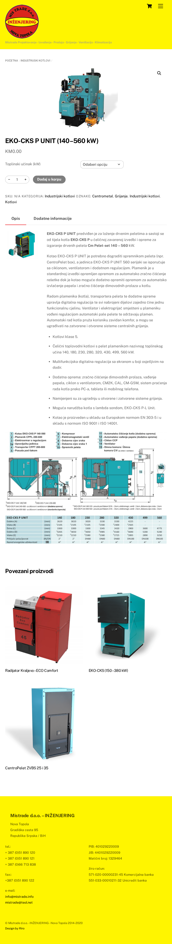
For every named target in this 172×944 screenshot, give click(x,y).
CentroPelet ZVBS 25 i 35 (26, 768)
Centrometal (102, 196)
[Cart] (149, 6)
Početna (11, 60)
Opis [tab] (15, 218)
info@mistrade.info (19, 896)
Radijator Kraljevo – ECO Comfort (31, 670)
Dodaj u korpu (49, 179)
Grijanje (121, 196)
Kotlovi (11, 202)
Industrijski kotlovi (35, 60)
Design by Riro (14, 928)
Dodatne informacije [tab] (53, 218)
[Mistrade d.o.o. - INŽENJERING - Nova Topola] (22, 36)
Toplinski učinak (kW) (23, 164)
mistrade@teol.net (19, 902)
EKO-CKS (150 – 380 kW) (108, 670)
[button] (159, 73)
